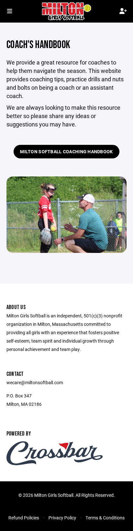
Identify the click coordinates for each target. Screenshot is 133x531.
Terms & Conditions (105, 518)
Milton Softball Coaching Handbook (66, 151)
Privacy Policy (62, 518)
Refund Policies (23, 518)
